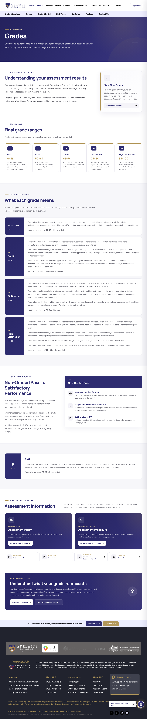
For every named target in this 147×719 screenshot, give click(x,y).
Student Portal (44, 14)
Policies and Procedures (78, 692)
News (118, 5)
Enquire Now (93, 624)
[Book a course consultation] (141, 704)
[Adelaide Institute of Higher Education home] (15, 5)
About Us (96, 5)
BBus (31, 5)
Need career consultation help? (119, 704)
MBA (39, 5)
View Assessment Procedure (90, 543)
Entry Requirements (76, 689)
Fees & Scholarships (76, 685)
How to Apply (73, 682)
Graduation (51, 692)
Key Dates (76, 14)
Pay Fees (89, 14)
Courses (48, 5)
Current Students (80, 5)
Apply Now (136, 5)
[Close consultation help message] (133, 704)
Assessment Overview (20, 602)
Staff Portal (61, 14)
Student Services (12, 14)
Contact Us (104, 14)
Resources (107, 5)
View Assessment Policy (19, 543)
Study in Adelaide (53, 685)
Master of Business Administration (23, 682)
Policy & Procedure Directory (47, 602)
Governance (98, 692)
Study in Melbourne (54, 689)
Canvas (29, 14)
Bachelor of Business (18, 689)
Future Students (62, 5)
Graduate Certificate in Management (24, 685)
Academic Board (100, 689)
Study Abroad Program (18, 692)
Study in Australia (53, 682)
